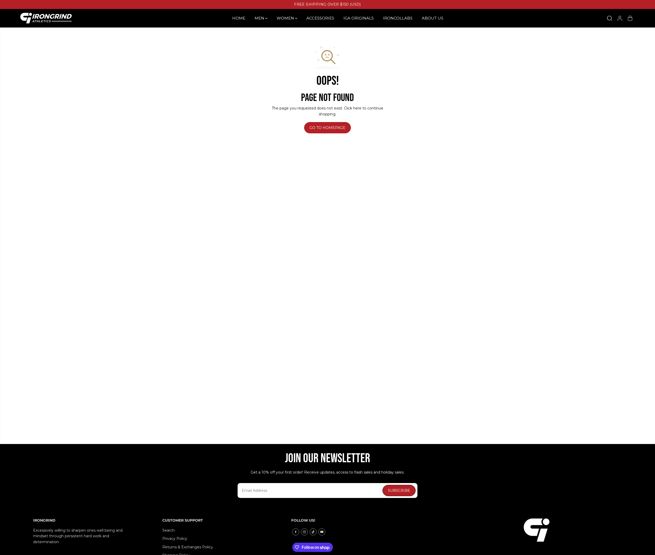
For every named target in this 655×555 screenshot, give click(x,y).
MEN (260, 18)
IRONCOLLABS (398, 18)
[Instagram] (304, 532)
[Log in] (619, 18)
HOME (238, 18)
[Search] (609, 18)
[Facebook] (295, 532)
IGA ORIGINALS (358, 18)
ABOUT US (432, 18)
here (357, 108)
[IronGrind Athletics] (46, 18)
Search (168, 530)
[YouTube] (321, 532)
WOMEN (286, 18)
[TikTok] (313, 532)
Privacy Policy (174, 538)
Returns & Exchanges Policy (187, 547)
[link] (573, 530)
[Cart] (630, 18)
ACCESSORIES (320, 18)
